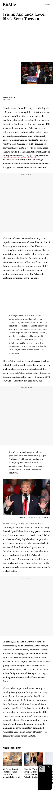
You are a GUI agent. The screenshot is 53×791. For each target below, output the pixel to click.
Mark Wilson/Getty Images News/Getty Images (52, 73)
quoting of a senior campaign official (26, 711)
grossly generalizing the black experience (22, 665)
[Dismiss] (49, 766)
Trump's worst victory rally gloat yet (20, 155)
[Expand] (40, 766)
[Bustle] (9, 4)
